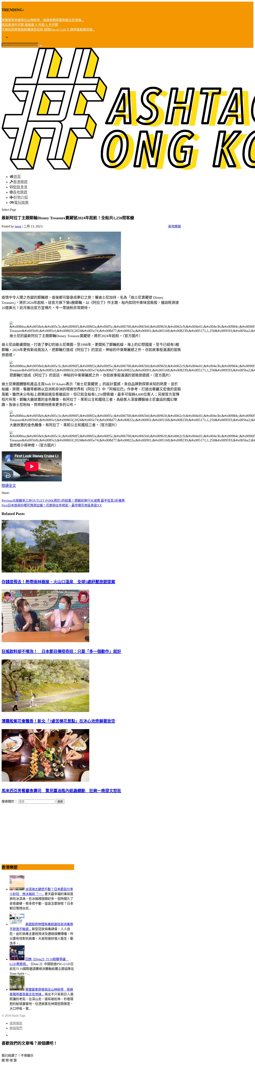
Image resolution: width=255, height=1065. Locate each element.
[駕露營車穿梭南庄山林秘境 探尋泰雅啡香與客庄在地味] (17, 989)
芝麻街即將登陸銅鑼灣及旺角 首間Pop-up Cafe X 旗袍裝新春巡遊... (48, 29)
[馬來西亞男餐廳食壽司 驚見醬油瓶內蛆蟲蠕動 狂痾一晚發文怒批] (45, 780)
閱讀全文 (9, 486)
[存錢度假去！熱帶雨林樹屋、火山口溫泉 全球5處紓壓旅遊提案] (45, 571)
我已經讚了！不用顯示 (17, 1055)
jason (18, 226)
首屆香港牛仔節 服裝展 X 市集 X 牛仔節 (30, 24)
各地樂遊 (174, 226)
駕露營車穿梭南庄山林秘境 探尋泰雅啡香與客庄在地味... (43, 20)
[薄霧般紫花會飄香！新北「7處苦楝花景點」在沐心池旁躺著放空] (45, 711)
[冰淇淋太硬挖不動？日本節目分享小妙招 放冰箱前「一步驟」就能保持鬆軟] (17, 889)
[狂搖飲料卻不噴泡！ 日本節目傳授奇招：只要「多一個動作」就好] (45, 641)
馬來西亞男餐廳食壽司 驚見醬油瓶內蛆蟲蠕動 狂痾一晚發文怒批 (61, 791)
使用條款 (16, 1023)
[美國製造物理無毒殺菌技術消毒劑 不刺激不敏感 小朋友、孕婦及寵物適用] (17, 924)
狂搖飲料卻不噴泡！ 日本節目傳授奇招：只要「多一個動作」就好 (61, 651)
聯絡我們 (16, 1028)
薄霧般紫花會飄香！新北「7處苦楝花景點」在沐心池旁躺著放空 (58, 721)
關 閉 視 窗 (9, 1060)
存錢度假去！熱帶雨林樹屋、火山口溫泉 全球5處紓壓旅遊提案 (58, 582)
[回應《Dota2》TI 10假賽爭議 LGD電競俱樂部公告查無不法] (17, 959)
